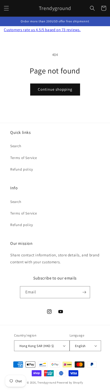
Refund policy (21, 169)
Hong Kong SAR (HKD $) (36, 346)
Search (15, 146)
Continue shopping (55, 89)
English (80, 346)
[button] (6, 8)
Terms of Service (23, 157)
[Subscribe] (84, 292)
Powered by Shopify (70, 382)
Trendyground (46, 382)
